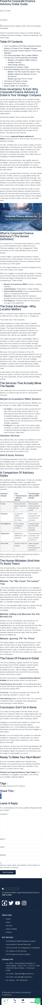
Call (15, 1002)
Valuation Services (14, 62)
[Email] (23, 1000)
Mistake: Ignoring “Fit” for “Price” (20, 79)
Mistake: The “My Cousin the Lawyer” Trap (24, 72)
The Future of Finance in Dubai (15, 81)
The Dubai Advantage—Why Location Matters (21, 55)
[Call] (14, 1000)
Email (2, 847)
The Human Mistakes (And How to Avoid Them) (22, 69)
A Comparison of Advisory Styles (16, 67)
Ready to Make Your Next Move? (16, 86)
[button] (38, 1001)
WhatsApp (33, 1002)
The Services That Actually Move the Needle (20, 58)
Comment (4, 814)
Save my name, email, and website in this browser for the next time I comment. (20, 866)
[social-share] (1, 793)
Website (3, 855)
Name (3, 839)
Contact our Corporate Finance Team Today (18, 772)
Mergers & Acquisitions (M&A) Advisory (22, 60)
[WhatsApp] (33, 1000)
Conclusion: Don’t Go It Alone (15, 83)
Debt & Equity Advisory (16, 65)
